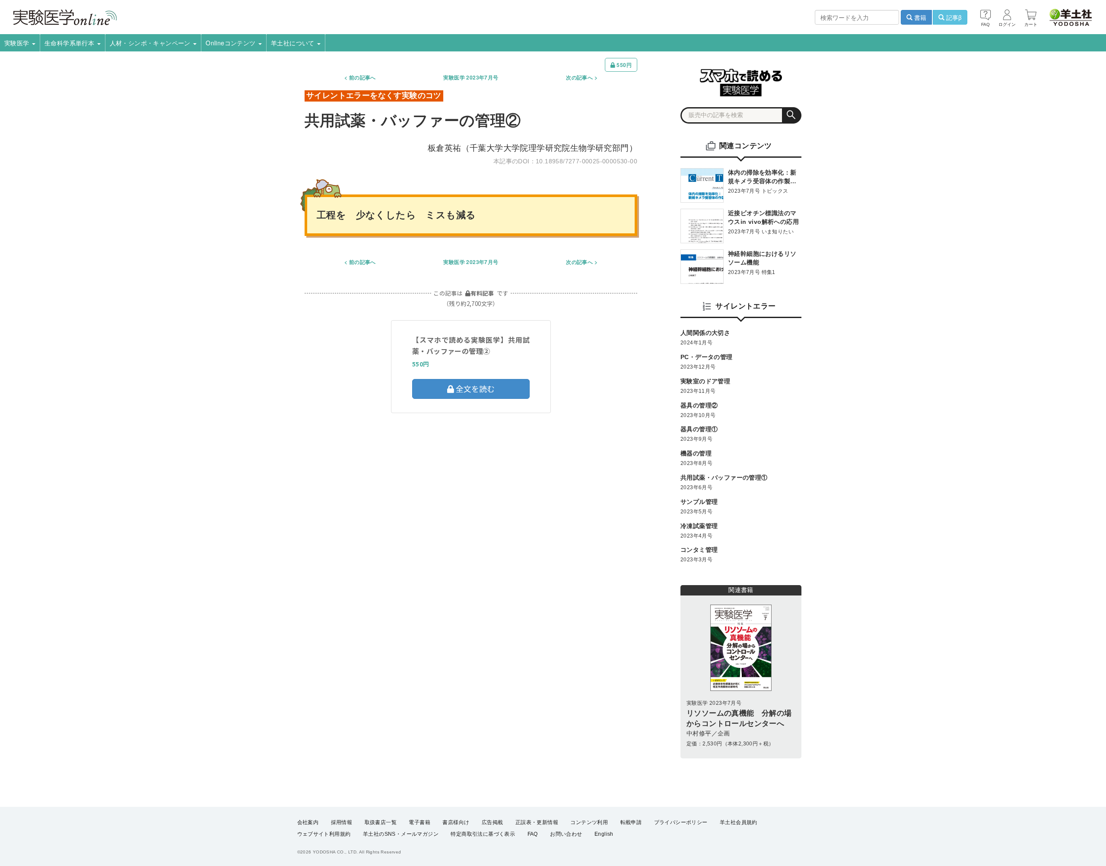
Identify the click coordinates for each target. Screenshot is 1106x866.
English (603, 834)
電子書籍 (419, 822)
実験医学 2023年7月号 (470, 77)
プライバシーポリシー (681, 822)
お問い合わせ (566, 834)
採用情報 (342, 822)
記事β (953, 17)
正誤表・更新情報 (536, 822)
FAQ (533, 834)
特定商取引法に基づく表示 (483, 834)
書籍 (919, 17)
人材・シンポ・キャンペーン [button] (151, 42)
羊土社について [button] (293, 42)
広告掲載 (492, 822)
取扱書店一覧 (381, 822)
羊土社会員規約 (738, 822)
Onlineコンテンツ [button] (231, 42)
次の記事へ (579, 77)
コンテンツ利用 (589, 822)
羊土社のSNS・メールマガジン (401, 834)
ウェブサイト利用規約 (324, 834)
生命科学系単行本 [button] (70, 42)
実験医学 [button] (17, 42)
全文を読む (474, 388)
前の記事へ (362, 77)
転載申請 (631, 822)
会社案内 (308, 822)
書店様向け (455, 822)
